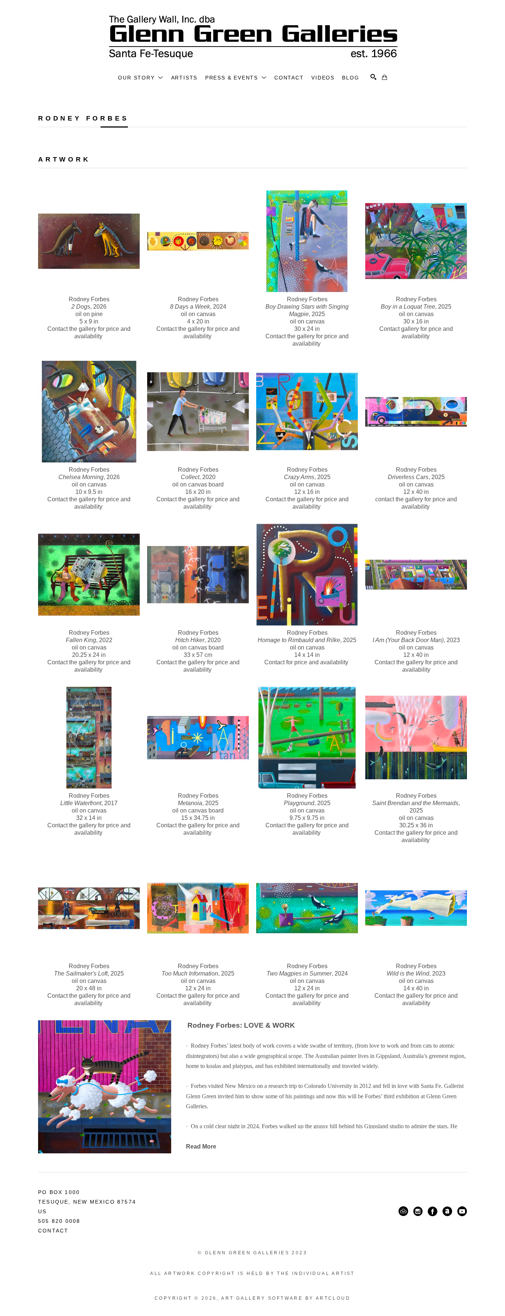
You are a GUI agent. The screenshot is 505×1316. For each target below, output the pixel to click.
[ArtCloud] (403, 1211)
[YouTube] (462, 1211)
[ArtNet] (447, 1211)
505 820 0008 (59, 1221)
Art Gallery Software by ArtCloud (285, 1298)
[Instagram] (418, 1211)
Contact (53, 1231)
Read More (201, 1146)
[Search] (373, 77)
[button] (140, 78)
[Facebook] (432, 1211)
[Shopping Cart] (384, 77)
